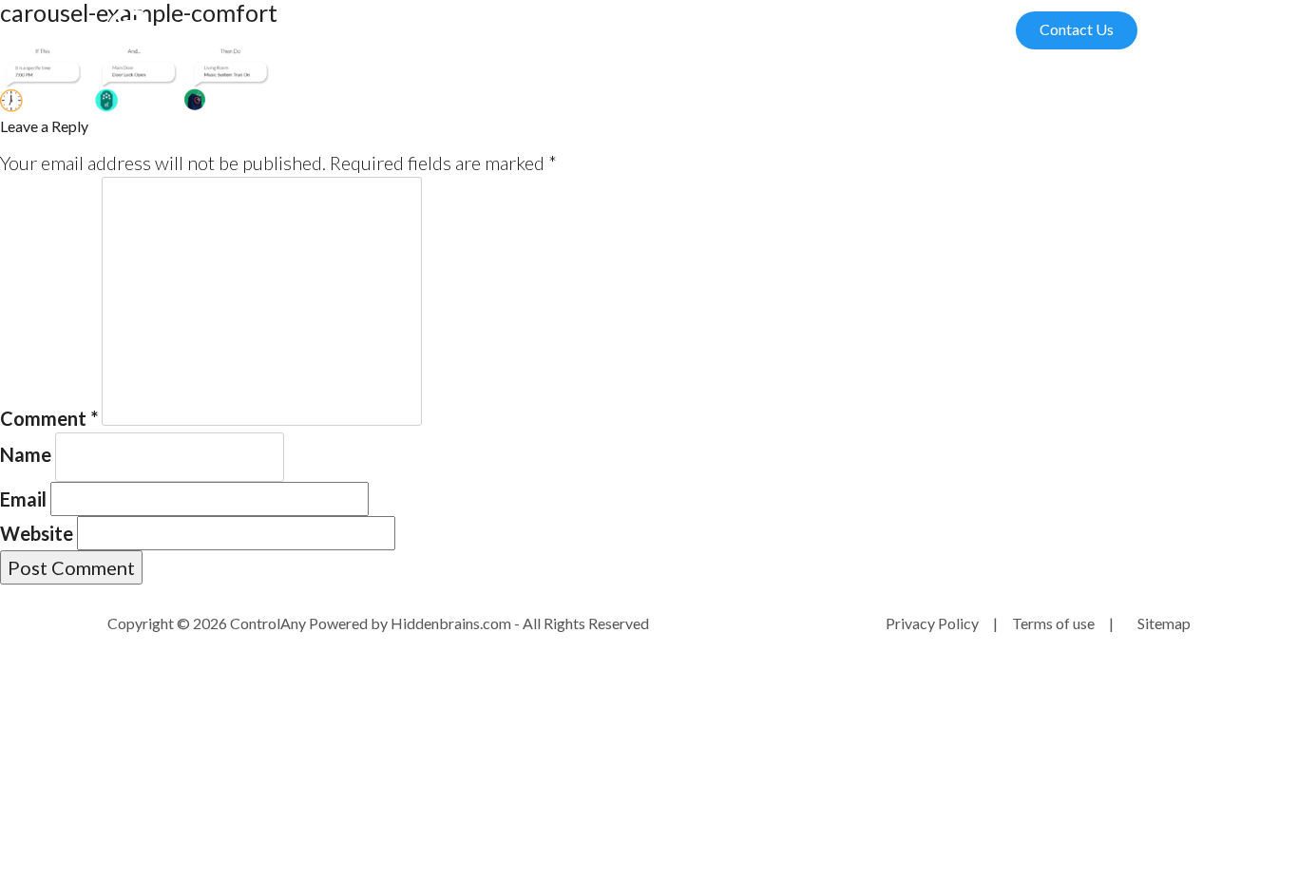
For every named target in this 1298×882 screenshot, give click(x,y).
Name (25, 454)
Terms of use (1053, 623)
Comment (49, 418)
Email (23, 499)
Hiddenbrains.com (452, 623)
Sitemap (1164, 623)
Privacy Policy (932, 623)
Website (36, 533)
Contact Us (1077, 29)
